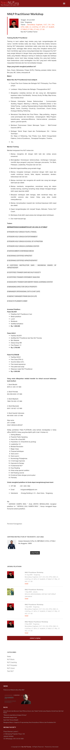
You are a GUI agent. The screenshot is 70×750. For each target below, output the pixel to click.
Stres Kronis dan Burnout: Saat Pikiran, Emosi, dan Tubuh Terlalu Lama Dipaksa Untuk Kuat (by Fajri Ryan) (33, 711)
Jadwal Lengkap (35, 638)
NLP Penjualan (12, 665)
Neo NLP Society (26, 747)
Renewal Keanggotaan (14, 524)
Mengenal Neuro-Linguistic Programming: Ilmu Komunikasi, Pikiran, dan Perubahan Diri (29, 722)
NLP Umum (11, 668)
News (9, 656)
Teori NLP (10, 671)
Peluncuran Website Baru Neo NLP (13, 690)
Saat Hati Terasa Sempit (10, 720)
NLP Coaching (12, 662)
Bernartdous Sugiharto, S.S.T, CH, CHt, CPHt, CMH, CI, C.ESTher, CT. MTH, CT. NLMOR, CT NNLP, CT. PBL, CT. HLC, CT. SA (38, 26)
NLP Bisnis (10, 659)
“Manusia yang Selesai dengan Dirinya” (15, 715)
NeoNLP (13, 3)
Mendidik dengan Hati (10, 717)
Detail (26, 583)
